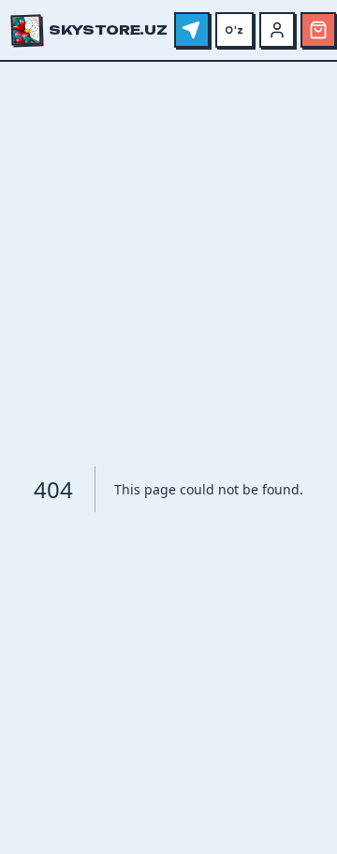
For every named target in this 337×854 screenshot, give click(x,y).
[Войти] (277, 30)
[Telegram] (192, 30)
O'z (234, 30)
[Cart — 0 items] (318, 30)
